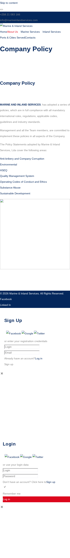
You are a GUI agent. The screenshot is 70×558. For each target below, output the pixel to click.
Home (3, 31)
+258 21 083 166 (10, 14)
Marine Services (30, 31)
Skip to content (9, 2)
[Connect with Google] (28, 333)
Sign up (50, 481)
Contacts (30, 37)
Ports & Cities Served (12, 37)
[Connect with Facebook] (14, 333)
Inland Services (52, 31)
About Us (12, 31)
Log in (38, 358)
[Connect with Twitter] (39, 333)
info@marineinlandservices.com (19, 20)
